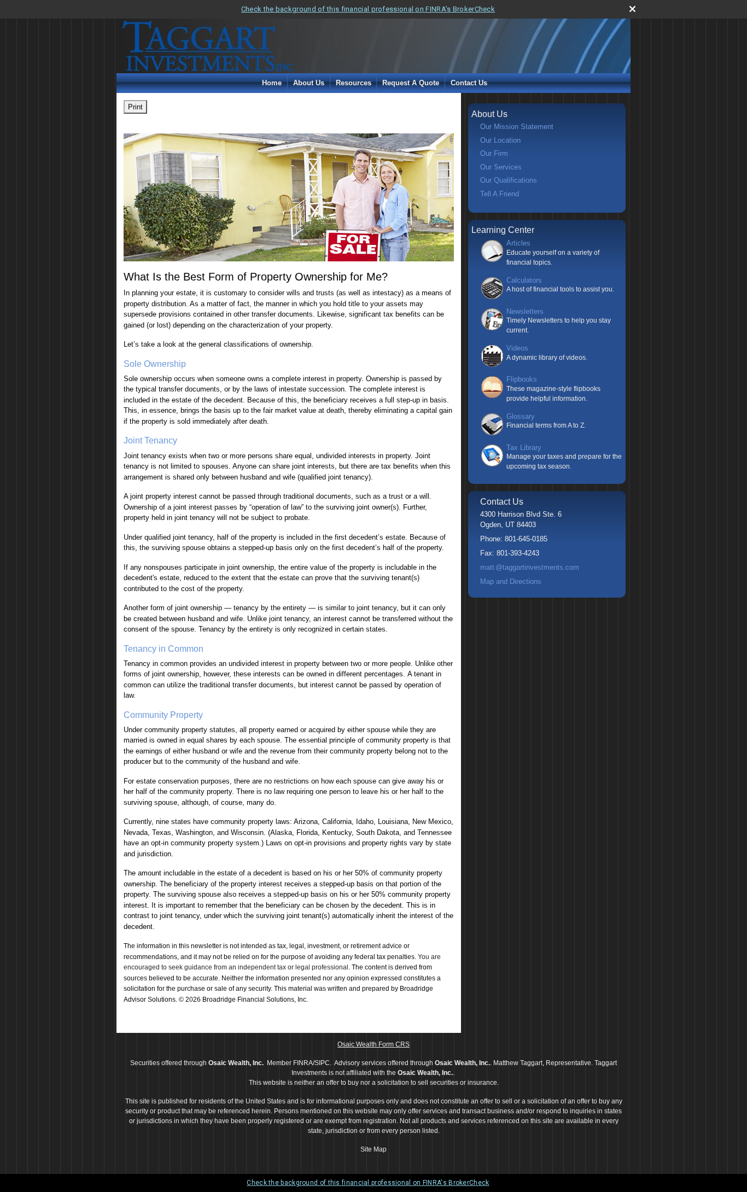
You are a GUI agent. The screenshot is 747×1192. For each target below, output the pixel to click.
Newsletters (525, 311)
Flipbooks (521, 379)
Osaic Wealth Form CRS (373, 1044)
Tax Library (523, 447)
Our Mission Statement (516, 126)
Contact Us (469, 83)
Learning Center (502, 230)
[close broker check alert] (632, 9)
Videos (517, 348)
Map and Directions (510, 581)
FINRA (303, 1063)
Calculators (524, 280)
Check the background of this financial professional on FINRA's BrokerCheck (368, 9)
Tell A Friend (499, 194)
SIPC (322, 1063)
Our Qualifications (508, 180)
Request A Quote (410, 83)
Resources (353, 83)
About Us (308, 83)
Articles (518, 243)
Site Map (373, 1149)
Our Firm (494, 153)
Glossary (520, 416)
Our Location (500, 140)
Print (135, 107)
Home (272, 83)
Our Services (501, 167)
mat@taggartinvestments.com (529, 567)
